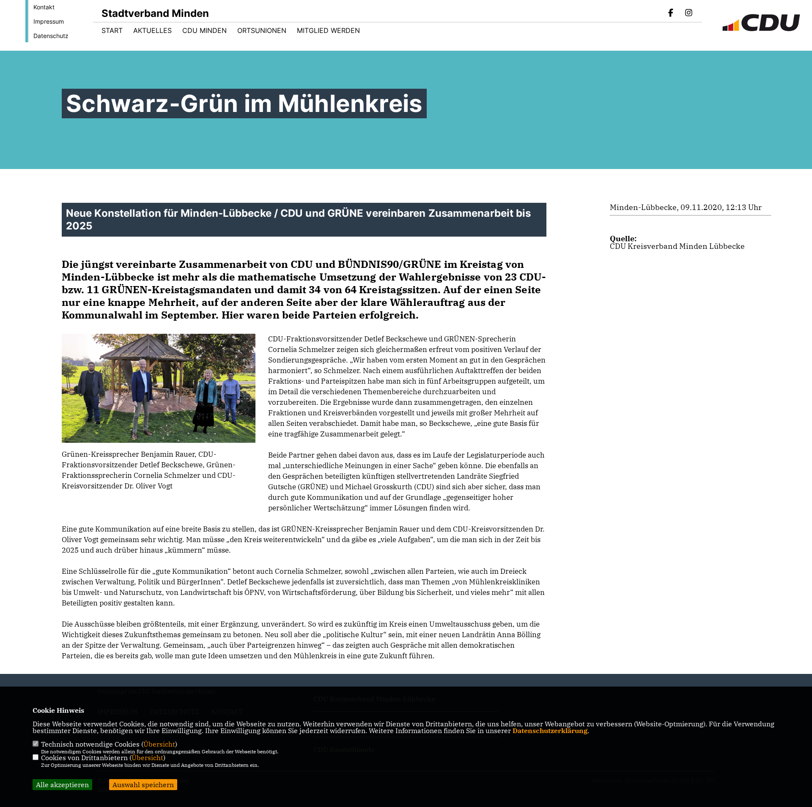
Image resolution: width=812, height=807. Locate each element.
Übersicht (159, 744)
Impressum (48, 21)
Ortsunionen (261, 30)
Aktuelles (152, 30)
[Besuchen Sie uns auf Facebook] (671, 13)
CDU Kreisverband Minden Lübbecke (677, 246)
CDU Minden (204, 30)
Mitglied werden (328, 30)
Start (112, 30)
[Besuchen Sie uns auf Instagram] (688, 13)
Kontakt (44, 7)
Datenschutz (51, 35)
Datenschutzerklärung (550, 730)
